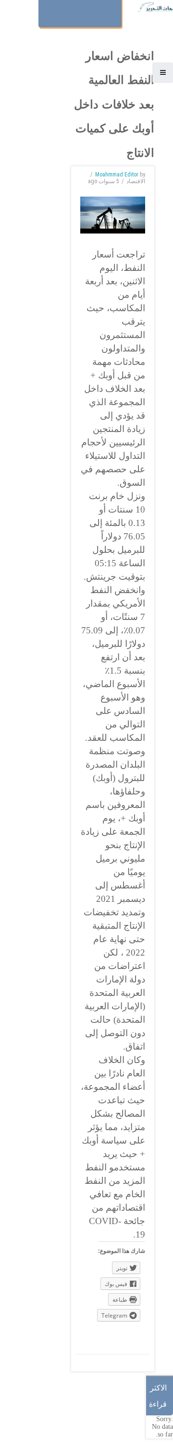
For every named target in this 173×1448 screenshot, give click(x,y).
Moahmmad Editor (116, 174)
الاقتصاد (135, 181)
